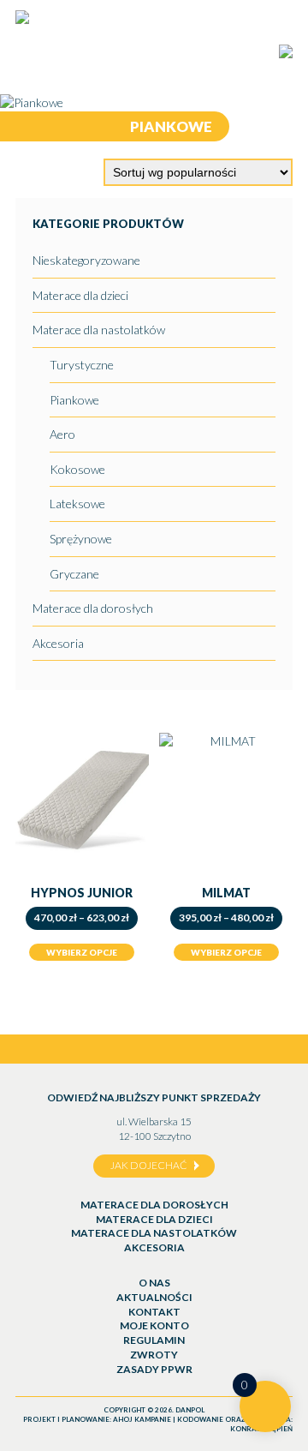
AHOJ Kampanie (142, 1419)
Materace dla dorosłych (93, 608)
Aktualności (154, 1297)
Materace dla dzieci (80, 295)
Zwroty (154, 1354)
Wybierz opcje (81, 952)
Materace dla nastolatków (99, 329)
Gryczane (74, 574)
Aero (62, 434)
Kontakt (154, 1311)
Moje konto (154, 1325)
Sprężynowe (81, 538)
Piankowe (74, 400)
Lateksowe (77, 503)
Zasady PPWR (154, 1369)
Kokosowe (77, 469)
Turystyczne (82, 364)
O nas (154, 1282)
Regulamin (154, 1340)
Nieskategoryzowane (86, 260)
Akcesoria (58, 643)
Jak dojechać (148, 1165)
